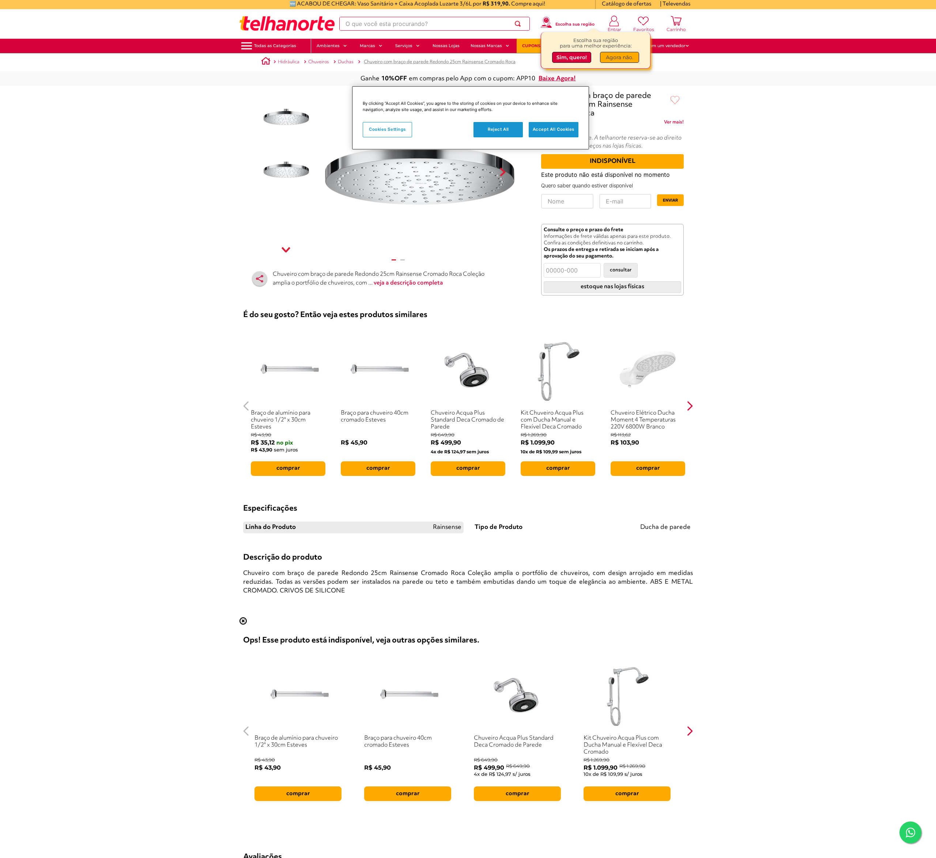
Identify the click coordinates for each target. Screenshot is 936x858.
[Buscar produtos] (519, 23)
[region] (470, 118)
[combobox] (434, 24)
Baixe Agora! (557, 79)
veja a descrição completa (408, 283)
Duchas (346, 62)
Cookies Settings (387, 129)
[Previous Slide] (246, 406)
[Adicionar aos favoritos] (675, 100)
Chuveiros (318, 62)
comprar (288, 468)
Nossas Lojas (446, 45)
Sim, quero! (571, 57)
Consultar (620, 270)
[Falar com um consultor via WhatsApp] (910, 832)
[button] (275, 46)
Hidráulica (288, 62)
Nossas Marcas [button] (486, 45)
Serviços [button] (403, 45)
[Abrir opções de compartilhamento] (259, 278)
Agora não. (619, 57)
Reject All (498, 129)
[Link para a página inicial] (266, 62)
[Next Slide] (690, 406)
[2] (402, 260)
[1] (393, 260)
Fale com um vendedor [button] (661, 45)
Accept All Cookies (553, 129)
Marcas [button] (367, 45)
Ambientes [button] (328, 45)
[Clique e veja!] (674, 123)
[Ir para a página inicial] (287, 23)
